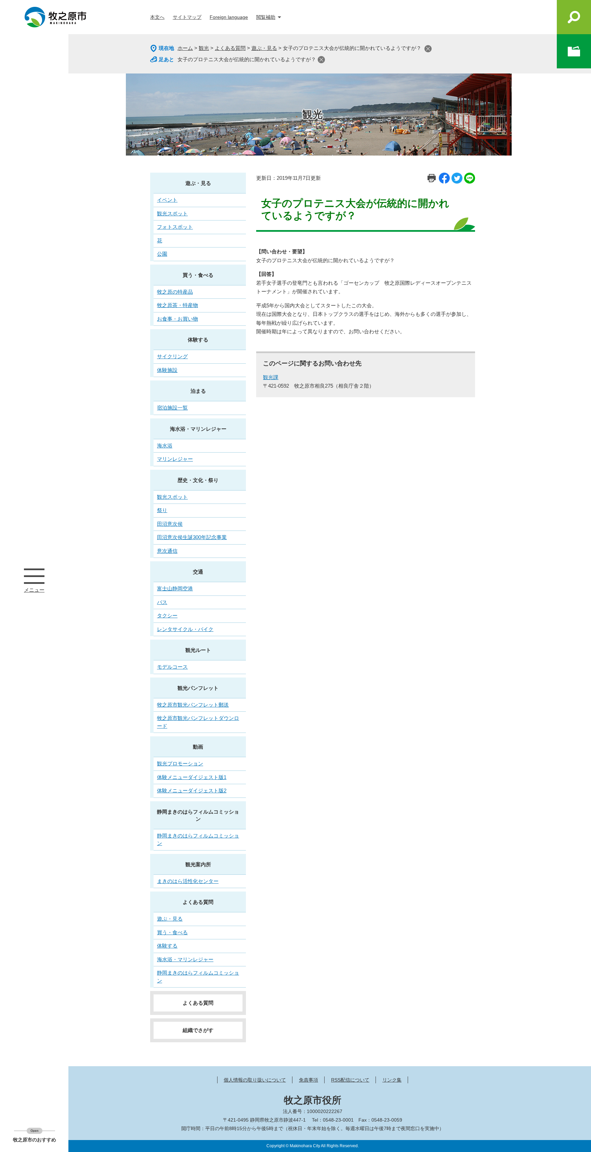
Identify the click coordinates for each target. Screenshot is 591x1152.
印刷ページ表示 (431, 178)
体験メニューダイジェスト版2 (191, 790)
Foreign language (229, 17)
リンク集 (392, 1080)
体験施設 (167, 370)
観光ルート (198, 650)
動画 (198, 747)
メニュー (34, 576)
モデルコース (172, 667)
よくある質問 (230, 48)
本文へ (157, 17)
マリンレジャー (175, 459)
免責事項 (308, 1080)
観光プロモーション (180, 763)
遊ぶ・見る (264, 48)
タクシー (167, 615)
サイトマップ (187, 17)
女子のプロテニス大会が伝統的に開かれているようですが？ (247, 59)
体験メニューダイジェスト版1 (191, 777)
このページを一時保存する (574, 51)
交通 (198, 572)
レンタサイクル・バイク (185, 629)
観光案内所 (198, 864)
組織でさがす (198, 1030)
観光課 (270, 377)
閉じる (428, 48)
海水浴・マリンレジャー (198, 429)
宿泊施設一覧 (172, 408)
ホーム (185, 48)
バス (162, 602)
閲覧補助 (265, 17)
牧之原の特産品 (175, 292)
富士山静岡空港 (175, 588)
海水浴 (164, 445)
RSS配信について (350, 1080)
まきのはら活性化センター (188, 881)
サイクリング (172, 356)
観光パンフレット (198, 688)
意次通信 (167, 551)
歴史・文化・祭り (198, 480)
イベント (167, 200)
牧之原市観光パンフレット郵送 (193, 705)
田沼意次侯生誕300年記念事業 (192, 537)
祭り (162, 510)
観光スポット (172, 213)
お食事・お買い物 (177, 319)
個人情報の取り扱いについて (255, 1080)
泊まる (198, 391)
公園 (162, 254)
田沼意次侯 (170, 524)
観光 (204, 48)
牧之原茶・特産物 (177, 305)
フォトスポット (175, 227)
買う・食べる (198, 275)
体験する (198, 340)
